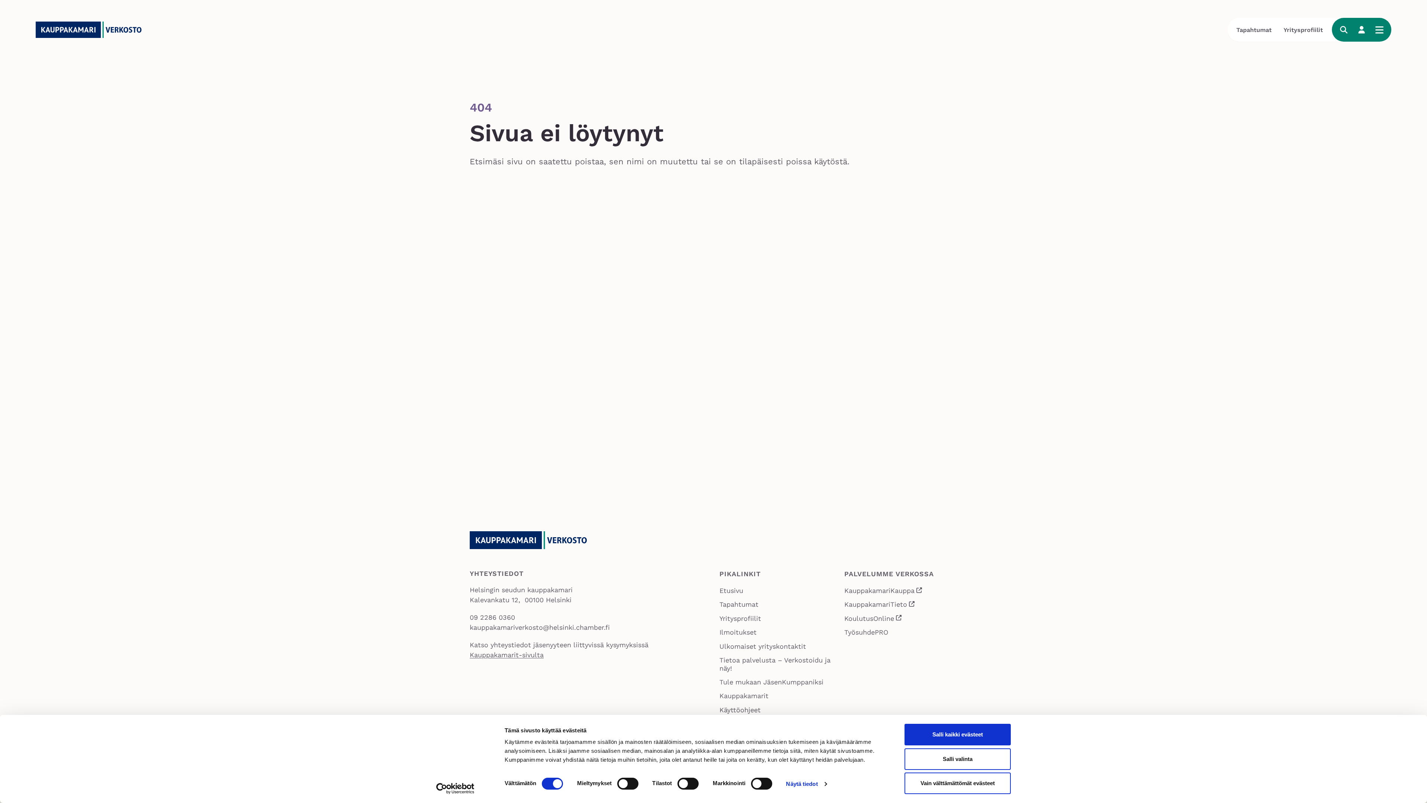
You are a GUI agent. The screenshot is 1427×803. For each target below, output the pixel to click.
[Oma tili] (1362, 30)
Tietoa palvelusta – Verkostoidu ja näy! (775, 664)
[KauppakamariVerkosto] (91, 29)
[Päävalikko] (1379, 30)
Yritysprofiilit (1303, 29)
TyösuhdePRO (866, 632)
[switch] (627, 784)
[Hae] (1344, 30)
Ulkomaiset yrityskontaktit (762, 646)
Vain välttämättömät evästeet (957, 783)
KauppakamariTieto (880, 605)
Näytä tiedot (802, 784)
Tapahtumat (1254, 29)
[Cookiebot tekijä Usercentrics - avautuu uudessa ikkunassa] (455, 788)
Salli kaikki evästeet (957, 734)
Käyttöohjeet (740, 710)
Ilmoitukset (738, 632)
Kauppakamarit (743, 696)
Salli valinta (958, 759)
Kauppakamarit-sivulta (507, 655)
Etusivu (731, 590)
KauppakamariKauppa (883, 591)
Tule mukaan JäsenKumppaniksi (771, 682)
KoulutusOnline (873, 619)
